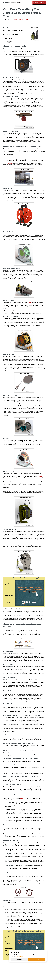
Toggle (2, 2)
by (12, 2)
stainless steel (10, 163)
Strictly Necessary (19, 959)
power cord (30, 302)
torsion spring (41, 476)
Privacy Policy (20, 956)
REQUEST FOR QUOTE (39, 2)
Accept (37, 959)
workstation (22, 798)
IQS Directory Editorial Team (20, 19)
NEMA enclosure (22, 869)
